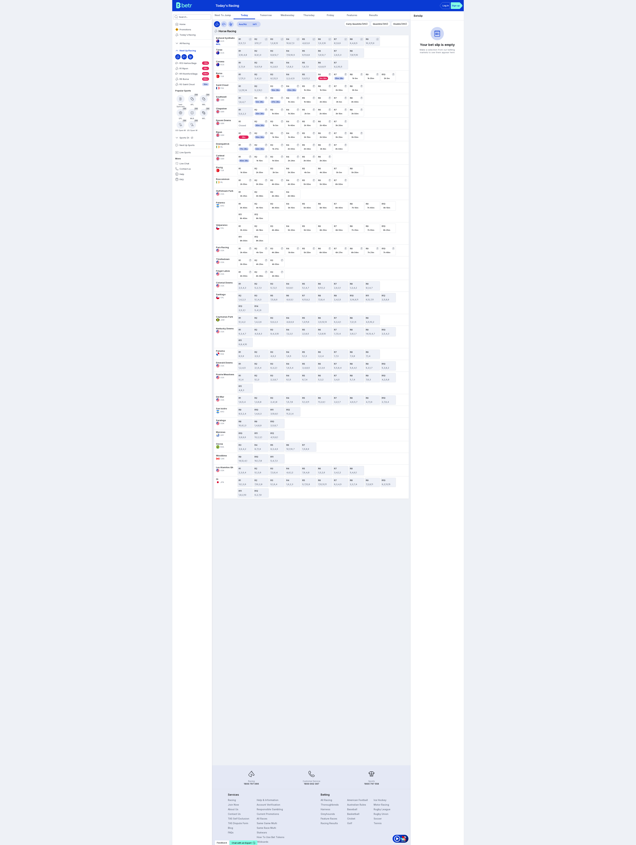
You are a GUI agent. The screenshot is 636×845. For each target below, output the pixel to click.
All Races (262, 818)
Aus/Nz (243, 24)
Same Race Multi (266, 827)
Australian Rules (356, 804)
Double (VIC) (400, 24)
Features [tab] (352, 15)
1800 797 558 (371, 783)
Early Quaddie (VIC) (357, 24)
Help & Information (267, 800)
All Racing (326, 800)
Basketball (353, 814)
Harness (325, 809)
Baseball (352, 809)
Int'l (255, 24)
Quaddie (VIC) (380, 24)
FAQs (231, 832)
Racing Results (329, 823)
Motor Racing (381, 804)
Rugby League (382, 809)
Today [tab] (244, 15)
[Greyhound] (184, 56)
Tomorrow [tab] (266, 15)
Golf (349, 823)
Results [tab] (373, 15)
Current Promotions (268, 814)
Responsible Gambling (270, 809)
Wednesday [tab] (287, 15)
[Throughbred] (178, 56)
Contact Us (234, 814)
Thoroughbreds (330, 804)
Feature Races (329, 818)
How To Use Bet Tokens (270, 837)
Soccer (378, 818)
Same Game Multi (267, 823)
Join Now (233, 804)
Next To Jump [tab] (223, 15)
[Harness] (190, 56)
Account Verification (268, 804)
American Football (357, 800)
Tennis (378, 823)
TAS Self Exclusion (238, 818)
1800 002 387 (311, 783)
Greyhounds (328, 814)
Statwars (262, 832)
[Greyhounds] (224, 24)
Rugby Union (381, 814)
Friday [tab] (330, 15)
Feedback (222, 842)
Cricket (351, 818)
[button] (243, 842)
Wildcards (262, 841)
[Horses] (217, 24)
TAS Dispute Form (238, 823)
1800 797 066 (251, 783)
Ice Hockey (380, 800)
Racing (232, 800)
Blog (230, 827)
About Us (233, 809)
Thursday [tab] (309, 15)
